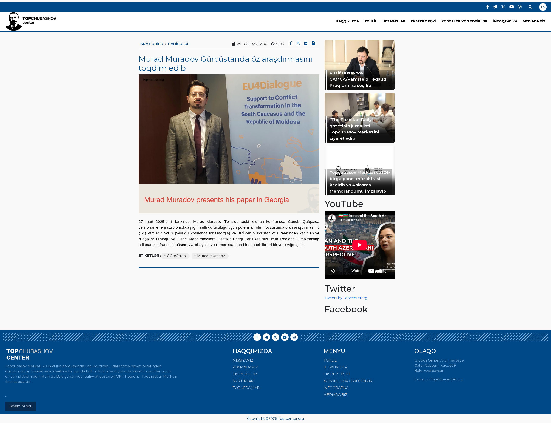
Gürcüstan (176, 256)
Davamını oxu (20, 406)
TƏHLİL (370, 21)
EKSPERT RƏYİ (423, 21)
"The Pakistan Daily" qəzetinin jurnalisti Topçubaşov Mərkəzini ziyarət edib (354, 129)
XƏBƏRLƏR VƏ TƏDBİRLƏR (464, 21)
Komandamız (245, 367)
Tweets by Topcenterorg (346, 298)
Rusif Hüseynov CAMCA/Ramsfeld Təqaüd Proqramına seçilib (358, 79)
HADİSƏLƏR (179, 44)
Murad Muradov (211, 256)
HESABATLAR (393, 21)
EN (543, 7)
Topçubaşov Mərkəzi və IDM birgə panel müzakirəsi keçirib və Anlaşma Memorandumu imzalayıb (360, 181)
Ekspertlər (245, 374)
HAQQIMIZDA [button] (347, 21)
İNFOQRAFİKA (505, 21)
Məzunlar (243, 381)
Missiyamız (243, 360)
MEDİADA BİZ (534, 21)
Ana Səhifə (151, 44)
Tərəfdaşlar (246, 388)
